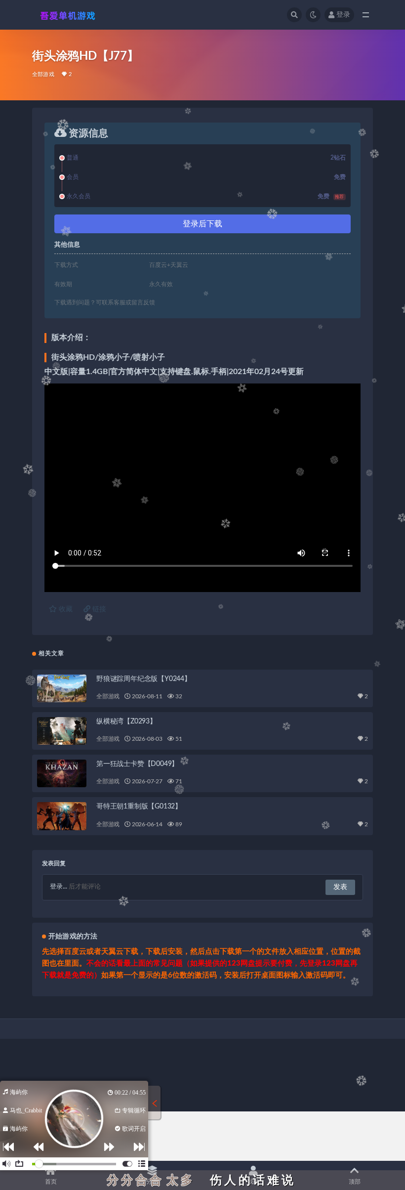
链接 (98, 609)
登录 (343, 14)
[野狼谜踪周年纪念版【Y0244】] (61, 688)
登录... (58, 887)
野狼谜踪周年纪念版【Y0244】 (143, 679)
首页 (51, 1182)
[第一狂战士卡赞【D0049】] (61, 773)
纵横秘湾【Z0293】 (126, 721)
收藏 (65, 609)
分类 (152, 1182)
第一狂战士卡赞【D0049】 (137, 764)
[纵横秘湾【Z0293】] (61, 731)
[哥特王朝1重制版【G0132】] (61, 816)
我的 (253, 1182)
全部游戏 (43, 74)
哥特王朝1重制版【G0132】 (139, 806)
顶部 (355, 1182)
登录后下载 (202, 224)
